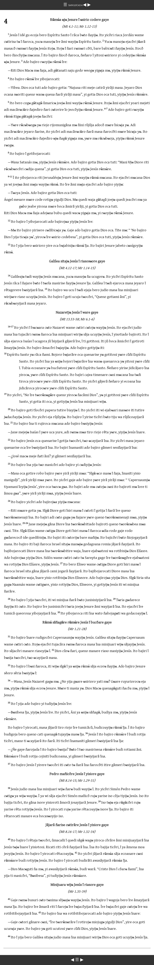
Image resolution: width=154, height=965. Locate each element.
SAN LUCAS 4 (75, 5)
